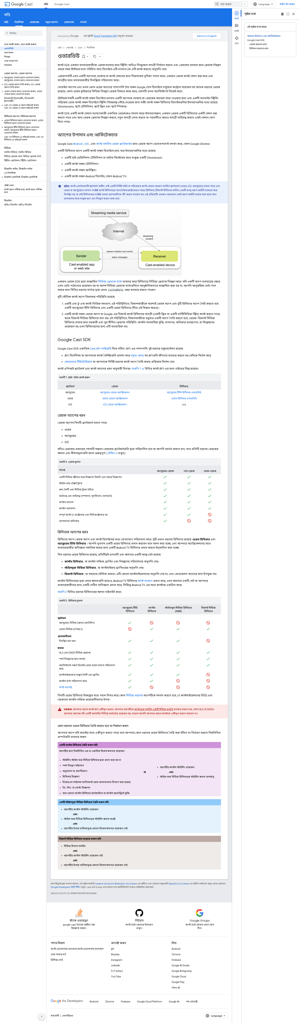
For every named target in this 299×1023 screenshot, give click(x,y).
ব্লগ (112, 948)
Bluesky (115, 954)
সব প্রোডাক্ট (191, 1001)
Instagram (116, 960)
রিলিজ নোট (57, 960)
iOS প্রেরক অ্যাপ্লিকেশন (115, 404)
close (293, 14)
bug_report (282, 14)
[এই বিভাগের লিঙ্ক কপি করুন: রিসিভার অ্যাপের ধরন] (91, 532)
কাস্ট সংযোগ (145, 581)
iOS (86, 144)
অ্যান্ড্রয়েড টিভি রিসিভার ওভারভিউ (184, 392)
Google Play (178, 982)
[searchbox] (23, 33)
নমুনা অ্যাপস (51, 22)
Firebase (176, 960)
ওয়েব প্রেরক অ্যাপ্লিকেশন (115, 398)
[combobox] (231, 4)
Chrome (176, 954)
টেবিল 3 (112, 453)
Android (78, 144)
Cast (29, 4)
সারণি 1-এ (138, 368)
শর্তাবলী (55, 1015)
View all (176, 987)
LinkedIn (115, 965)
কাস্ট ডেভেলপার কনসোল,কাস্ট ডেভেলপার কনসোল (77, 948)
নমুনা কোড (137, 355)
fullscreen (288, 14)
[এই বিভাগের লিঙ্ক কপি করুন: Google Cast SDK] (94, 340)
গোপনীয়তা (67, 1015)
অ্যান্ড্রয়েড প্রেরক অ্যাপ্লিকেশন (115, 392)
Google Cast (61, 4)
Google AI (174, 1001)
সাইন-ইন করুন (287, 4)
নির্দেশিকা (19, 22)
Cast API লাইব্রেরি (100, 348)
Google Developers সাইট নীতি (65, 887)
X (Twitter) (117, 971)
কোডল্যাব (69, 22)
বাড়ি (46, 4)
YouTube (116, 976)
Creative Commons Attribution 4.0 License (116, 883)
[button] (22, 79)
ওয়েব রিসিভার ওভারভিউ (184, 398)
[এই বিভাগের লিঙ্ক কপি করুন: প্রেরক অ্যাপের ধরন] (88, 416)
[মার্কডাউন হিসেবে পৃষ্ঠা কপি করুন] (95, 56)
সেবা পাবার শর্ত (58, 954)
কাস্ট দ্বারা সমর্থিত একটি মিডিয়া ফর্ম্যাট (153, 709)
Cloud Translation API (105, 36)
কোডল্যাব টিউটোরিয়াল (78, 361)
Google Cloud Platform (149, 1001)
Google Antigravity (182, 971)
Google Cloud (179, 976)
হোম (60, 47)
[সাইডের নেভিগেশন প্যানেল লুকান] (41, 1016)
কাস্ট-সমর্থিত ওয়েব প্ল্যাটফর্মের (114, 144)
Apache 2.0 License (179, 883)
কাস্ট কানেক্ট (65, 687)
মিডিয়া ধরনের (134, 695)
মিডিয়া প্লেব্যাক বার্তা (110, 281)
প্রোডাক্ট (69, 47)
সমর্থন (83, 22)
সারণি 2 (62, 592)
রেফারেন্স (34, 22)
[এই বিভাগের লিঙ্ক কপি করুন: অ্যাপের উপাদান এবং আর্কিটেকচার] (120, 135)
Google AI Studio (181, 965)
